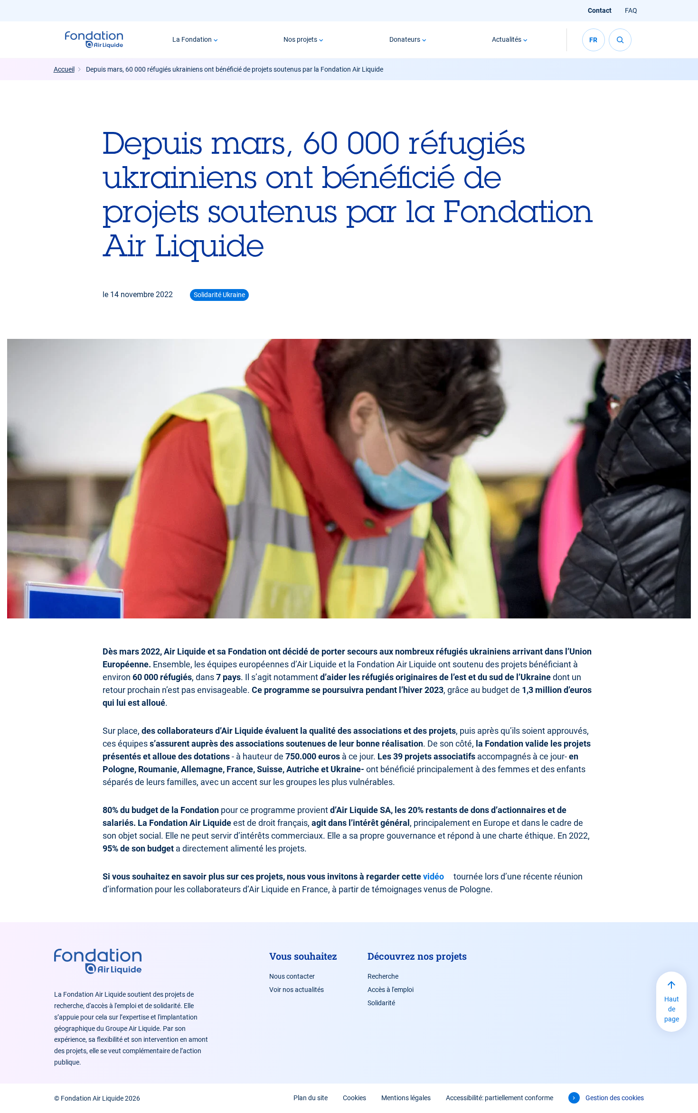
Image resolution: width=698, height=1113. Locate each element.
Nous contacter (292, 976)
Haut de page (671, 1009)
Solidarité (381, 1003)
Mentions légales (406, 1098)
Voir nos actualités (296, 989)
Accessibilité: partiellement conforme (499, 1098)
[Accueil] (94, 39)
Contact (600, 10)
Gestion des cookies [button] (614, 1098)
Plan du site (310, 1098)
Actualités (506, 39)
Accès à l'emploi (391, 989)
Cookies (354, 1098)
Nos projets (300, 39)
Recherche (383, 976)
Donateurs (404, 39)
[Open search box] (620, 39)
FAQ (631, 10)
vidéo (433, 876)
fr (593, 40)
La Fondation (192, 39)
